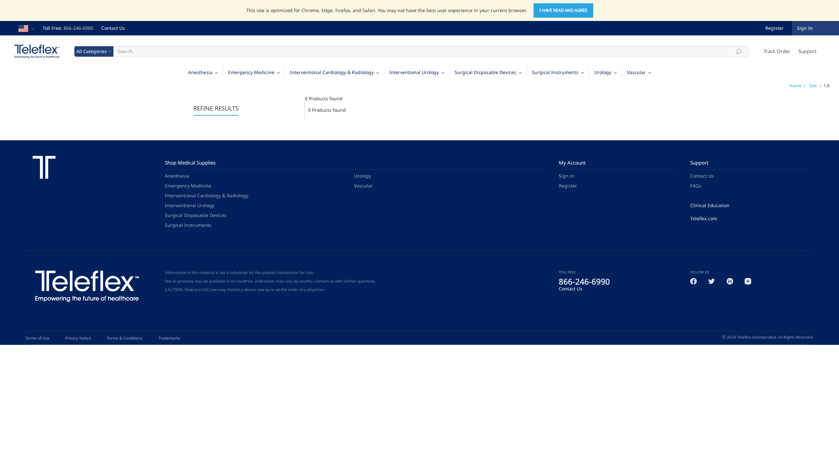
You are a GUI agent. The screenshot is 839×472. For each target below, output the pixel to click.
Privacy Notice (78, 338)
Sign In (567, 176)
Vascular (636, 72)
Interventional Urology (414, 72)
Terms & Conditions (125, 338)
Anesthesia (200, 72)
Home (795, 85)
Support (807, 51)
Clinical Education (710, 205)
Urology (602, 72)
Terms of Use (37, 338)
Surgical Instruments (555, 72)
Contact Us (113, 28)
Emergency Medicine (251, 72)
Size (813, 85)
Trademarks (169, 338)
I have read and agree (563, 10)
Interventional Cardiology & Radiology (332, 72)
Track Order (777, 51)
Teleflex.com (703, 218)
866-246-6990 (78, 28)
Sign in (805, 28)
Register (774, 28)
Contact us (324, 281)
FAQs (695, 186)
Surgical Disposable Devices (485, 72)
